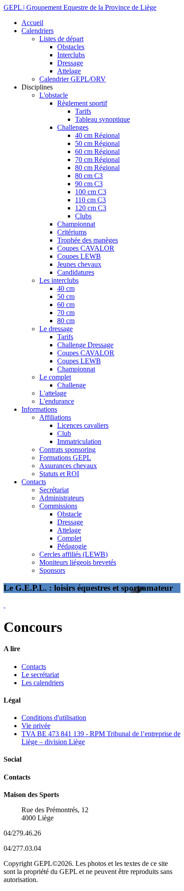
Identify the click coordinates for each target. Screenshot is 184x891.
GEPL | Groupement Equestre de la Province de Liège (80, 7)
